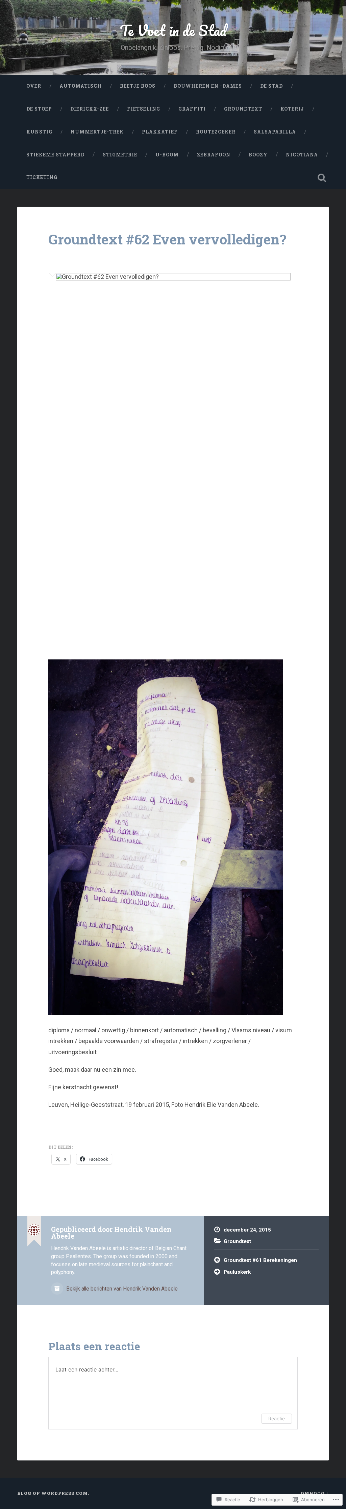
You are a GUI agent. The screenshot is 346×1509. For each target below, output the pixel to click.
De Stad (271, 86)
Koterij (292, 109)
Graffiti (192, 109)
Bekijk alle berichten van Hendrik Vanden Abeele (121, 1288)
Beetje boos (137, 86)
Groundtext (243, 109)
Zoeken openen (322, 177)
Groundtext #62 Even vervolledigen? (167, 239)
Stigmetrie (120, 155)
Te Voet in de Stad (173, 30)
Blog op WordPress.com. (53, 1493)
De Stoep (39, 109)
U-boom (167, 155)
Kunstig (39, 132)
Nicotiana (302, 155)
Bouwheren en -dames (208, 86)
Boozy (258, 155)
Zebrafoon (213, 155)
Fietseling (143, 109)
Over (33, 86)
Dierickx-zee (89, 109)
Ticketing (41, 177)
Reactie (276, 1418)
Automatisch (80, 86)
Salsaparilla (275, 132)
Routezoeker (216, 132)
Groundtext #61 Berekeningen (260, 1260)
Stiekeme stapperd (55, 155)
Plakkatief (160, 132)
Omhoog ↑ (315, 1493)
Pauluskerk (237, 1272)
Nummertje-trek (97, 132)
